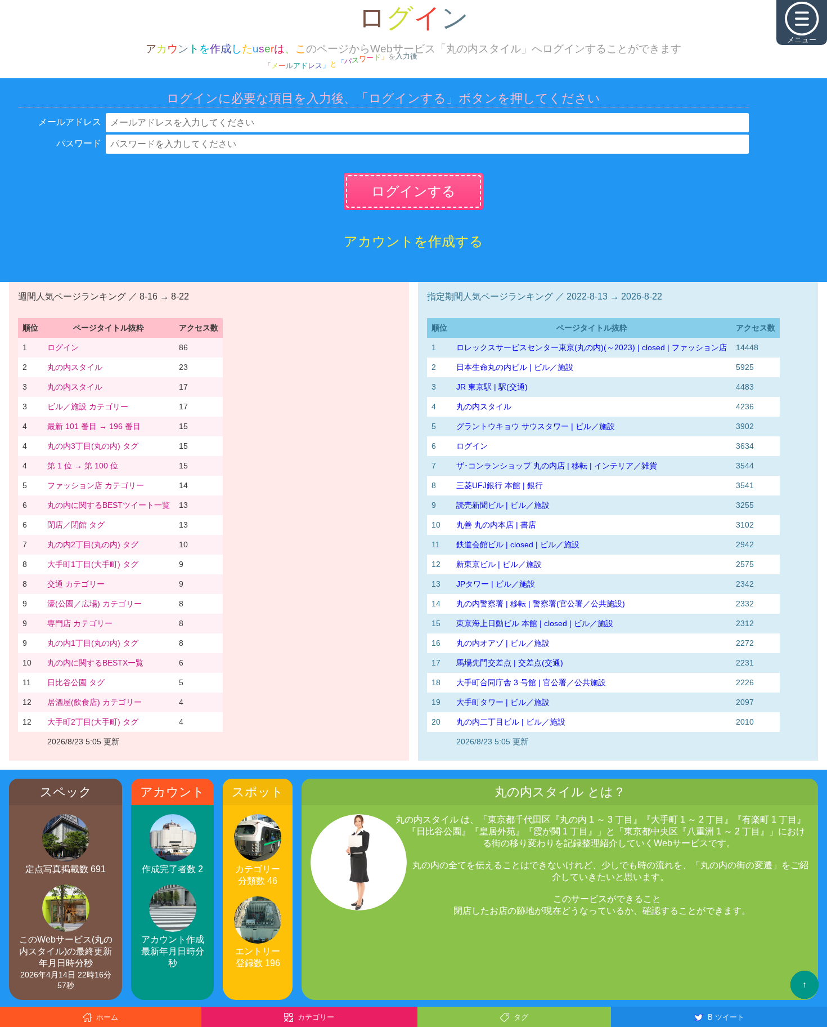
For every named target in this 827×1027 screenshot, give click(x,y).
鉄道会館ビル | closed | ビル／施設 (517, 544)
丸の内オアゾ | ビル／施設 (503, 643)
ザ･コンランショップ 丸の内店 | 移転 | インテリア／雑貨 (556, 465)
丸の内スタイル (74, 367)
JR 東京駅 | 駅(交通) (492, 386)
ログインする (413, 191)
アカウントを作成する (413, 241)
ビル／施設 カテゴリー (87, 406)
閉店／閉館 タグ (76, 524)
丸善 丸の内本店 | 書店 (496, 524)
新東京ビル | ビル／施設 (499, 564)
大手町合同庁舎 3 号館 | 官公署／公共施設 (531, 682)
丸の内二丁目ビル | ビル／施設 (510, 721)
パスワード (78, 143)
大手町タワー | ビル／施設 (503, 702)
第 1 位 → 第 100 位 (82, 465)
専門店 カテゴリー (80, 623)
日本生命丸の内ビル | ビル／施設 (514, 367)
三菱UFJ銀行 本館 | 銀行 (499, 485)
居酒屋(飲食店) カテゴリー (94, 702)
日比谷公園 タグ (76, 682)
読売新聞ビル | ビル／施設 (503, 505)
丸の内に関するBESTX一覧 (95, 662)
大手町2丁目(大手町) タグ (92, 721)
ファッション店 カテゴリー (95, 485)
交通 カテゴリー (76, 583)
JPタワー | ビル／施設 (495, 583)
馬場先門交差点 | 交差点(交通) (509, 662)
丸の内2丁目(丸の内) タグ (92, 544)
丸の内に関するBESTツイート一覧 (108, 505)
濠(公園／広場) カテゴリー (94, 603)
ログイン (63, 347)
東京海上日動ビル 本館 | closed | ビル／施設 (534, 623)
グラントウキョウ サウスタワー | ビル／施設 (535, 426)
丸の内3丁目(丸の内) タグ (92, 445)
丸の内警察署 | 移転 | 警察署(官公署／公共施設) (540, 603)
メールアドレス (69, 122)
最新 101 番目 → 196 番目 (94, 426)
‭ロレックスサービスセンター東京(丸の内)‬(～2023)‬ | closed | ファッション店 (591, 347)
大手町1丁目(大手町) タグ (92, 564)
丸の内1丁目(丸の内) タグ (92, 643)
